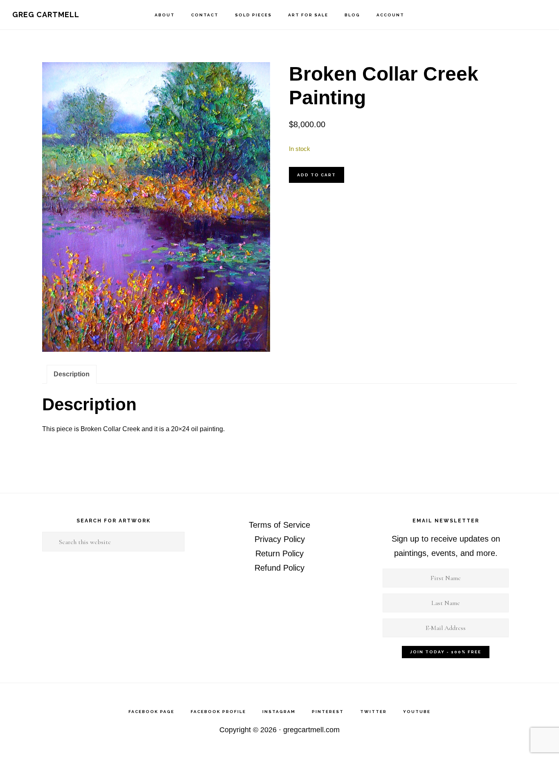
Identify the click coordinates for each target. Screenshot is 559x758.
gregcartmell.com (311, 730)
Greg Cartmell (45, 14)
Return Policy (279, 553)
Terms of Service (279, 524)
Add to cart (316, 175)
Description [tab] (72, 374)
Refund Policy (279, 567)
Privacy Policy (280, 539)
